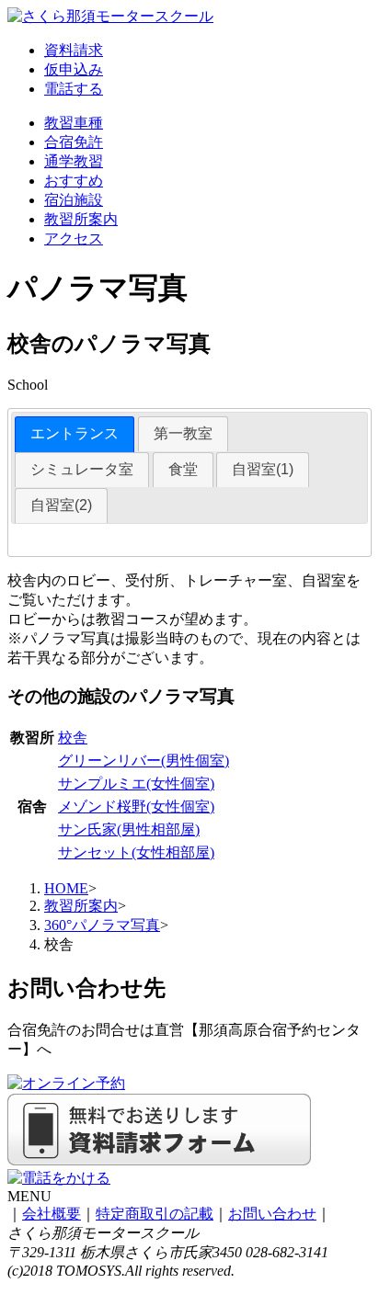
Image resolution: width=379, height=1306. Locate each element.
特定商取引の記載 (154, 1213)
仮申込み (73, 69)
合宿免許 (73, 142)
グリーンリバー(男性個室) (143, 760)
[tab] (74, 434)
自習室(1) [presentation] (262, 469)
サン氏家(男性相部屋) (129, 829)
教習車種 (73, 123)
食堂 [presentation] (183, 469)
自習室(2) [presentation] (61, 505)
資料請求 (73, 50)
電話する (73, 89)
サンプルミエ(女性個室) (136, 783)
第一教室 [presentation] (183, 433)
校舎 (72, 737)
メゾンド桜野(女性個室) (136, 806)
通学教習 (73, 161)
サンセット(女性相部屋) (136, 852)
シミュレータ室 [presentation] (81, 469)
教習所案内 (81, 219)
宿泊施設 (73, 200)
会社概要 (51, 1213)
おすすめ (73, 180)
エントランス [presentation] (74, 433)
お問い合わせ (272, 1213)
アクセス (73, 238)
